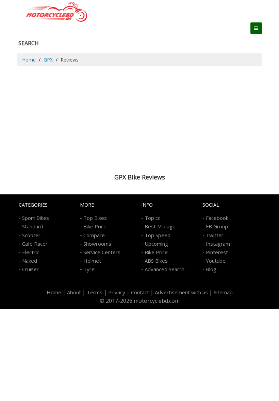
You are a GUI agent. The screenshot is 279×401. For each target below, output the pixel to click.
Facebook (217, 217)
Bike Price (94, 226)
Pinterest (217, 252)
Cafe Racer (35, 243)
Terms (94, 292)
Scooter (31, 235)
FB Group (217, 226)
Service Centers (101, 252)
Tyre (89, 269)
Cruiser (30, 269)
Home (29, 59)
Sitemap (223, 292)
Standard (32, 226)
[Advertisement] (139, 117)
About (74, 292)
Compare (94, 235)
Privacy (116, 292)
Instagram (218, 243)
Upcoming (156, 243)
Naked (29, 260)
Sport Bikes (35, 217)
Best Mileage (160, 226)
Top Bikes (95, 217)
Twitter (215, 235)
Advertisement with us (181, 292)
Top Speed (157, 235)
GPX (48, 59)
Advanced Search (164, 269)
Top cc (152, 217)
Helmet (92, 260)
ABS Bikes (156, 260)
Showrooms (97, 243)
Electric (30, 252)
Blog (211, 269)
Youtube (216, 260)
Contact (140, 292)
